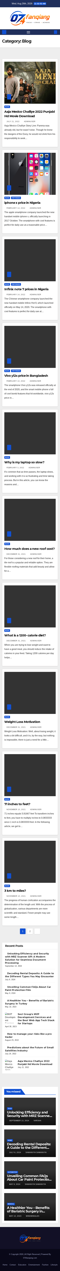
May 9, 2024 (15, 1184)
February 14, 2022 (16, 208)
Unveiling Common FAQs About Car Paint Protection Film (29, 1179)
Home (10, 1140)
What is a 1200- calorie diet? (25, 635)
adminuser (29, 121)
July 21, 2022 (13, 121)
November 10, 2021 (16, 809)
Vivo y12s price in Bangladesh (26, 376)
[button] (51, 32)
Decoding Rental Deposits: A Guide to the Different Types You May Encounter (29, 1147)
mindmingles (32, 1216)
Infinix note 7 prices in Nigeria (26, 289)
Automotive (12, 1172)
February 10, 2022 (16, 381)
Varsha (37, 1121)
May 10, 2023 (15, 1216)
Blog (7, 106)
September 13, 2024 (19, 1121)
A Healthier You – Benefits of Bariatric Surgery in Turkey (28, 1211)
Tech (10, 1108)
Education (22, 1265)
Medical (11, 1204)
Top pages (16, 198)
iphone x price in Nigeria (22, 203)
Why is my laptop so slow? (24, 462)
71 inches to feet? (17, 804)
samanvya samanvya (36, 1152)
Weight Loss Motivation (22, 722)
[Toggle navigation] (28, 32)
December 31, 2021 (16, 554)
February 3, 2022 (16, 468)
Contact (13, 1265)
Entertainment (34, 1265)
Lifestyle (54, 1265)
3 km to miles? (15, 891)
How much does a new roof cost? (29, 549)
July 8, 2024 (15, 1152)
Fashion (45, 1265)
